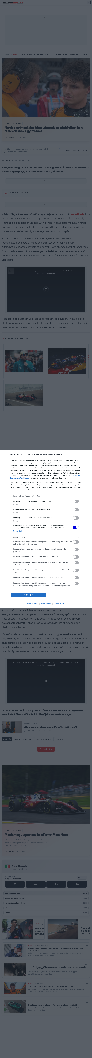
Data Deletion (32, 604)
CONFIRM (28, 595)
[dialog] (46, 529)
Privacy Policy (59, 604)
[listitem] (46, 496)
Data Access (46, 604)
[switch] (76, 501)
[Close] (87, 454)
